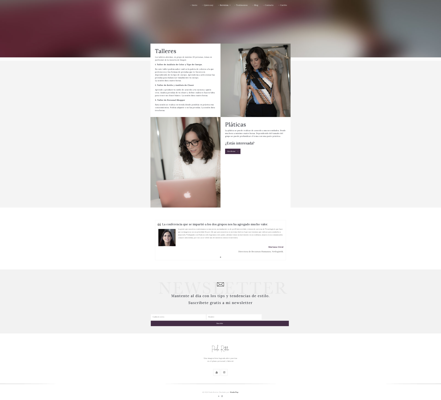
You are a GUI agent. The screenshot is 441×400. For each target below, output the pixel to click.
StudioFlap (234, 392)
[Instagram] (222, 396)
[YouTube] (219, 396)
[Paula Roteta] (158, 5)
